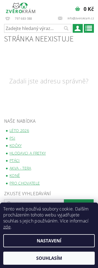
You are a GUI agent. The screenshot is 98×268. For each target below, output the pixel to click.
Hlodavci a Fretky (28, 153)
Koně (15, 175)
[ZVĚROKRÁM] (20, 7)
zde (7, 227)
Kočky (16, 145)
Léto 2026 (19, 130)
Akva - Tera (20, 168)
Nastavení (49, 241)
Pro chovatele (25, 183)
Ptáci (15, 160)
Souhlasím (49, 258)
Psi (12, 138)
